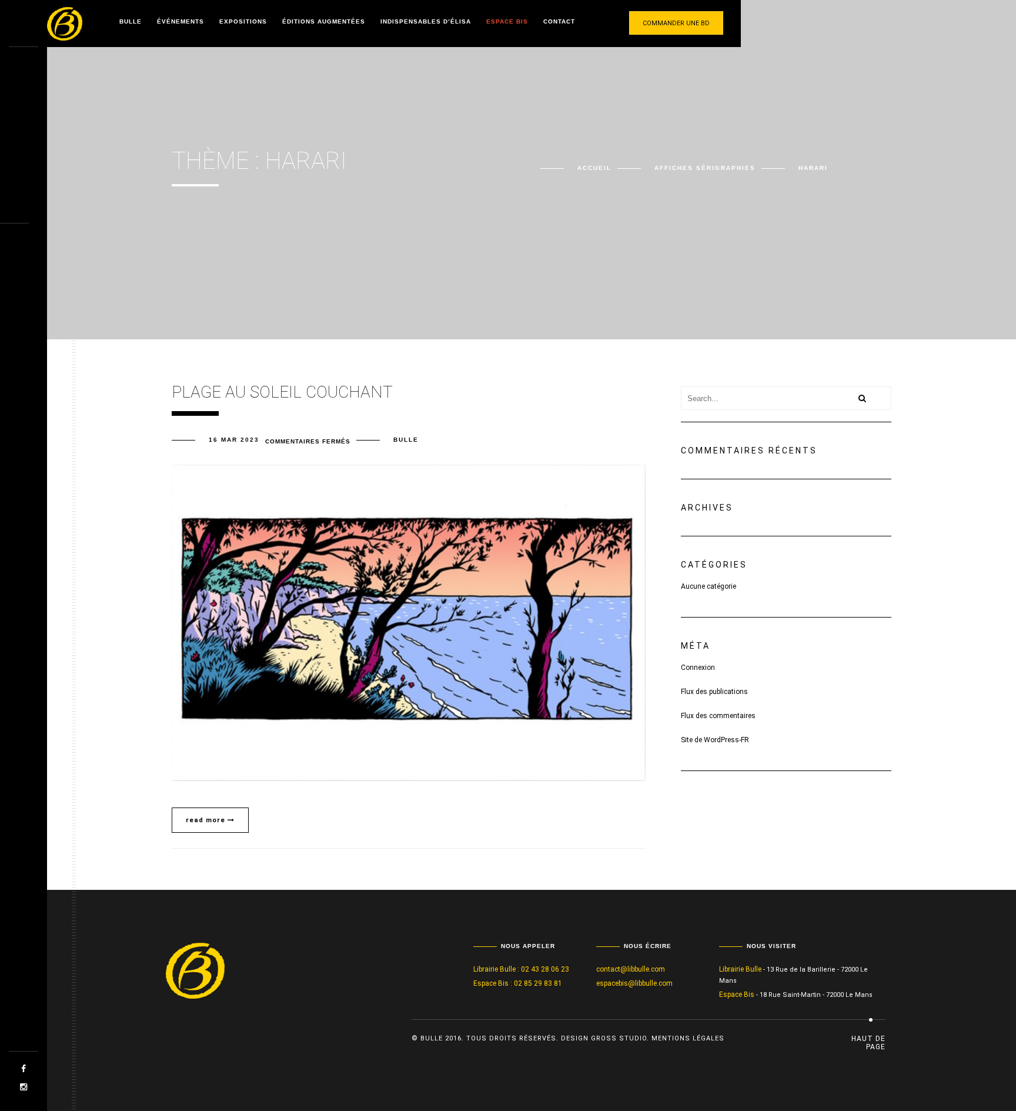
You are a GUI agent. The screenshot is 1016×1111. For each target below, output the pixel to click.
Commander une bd (676, 23)
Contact (559, 21)
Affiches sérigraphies (705, 168)
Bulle (130, 21)
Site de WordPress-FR (715, 740)
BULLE (406, 439)
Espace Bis (507, 21)
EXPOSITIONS (243, 21)
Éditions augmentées (323, 21)
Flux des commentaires (718, 716)
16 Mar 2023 (234, 439)
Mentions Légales (687, 1038)
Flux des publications (714, 692)
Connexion (698, 667)
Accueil (594, 168)
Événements (180, 21)
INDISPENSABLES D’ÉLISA (425, 21)
